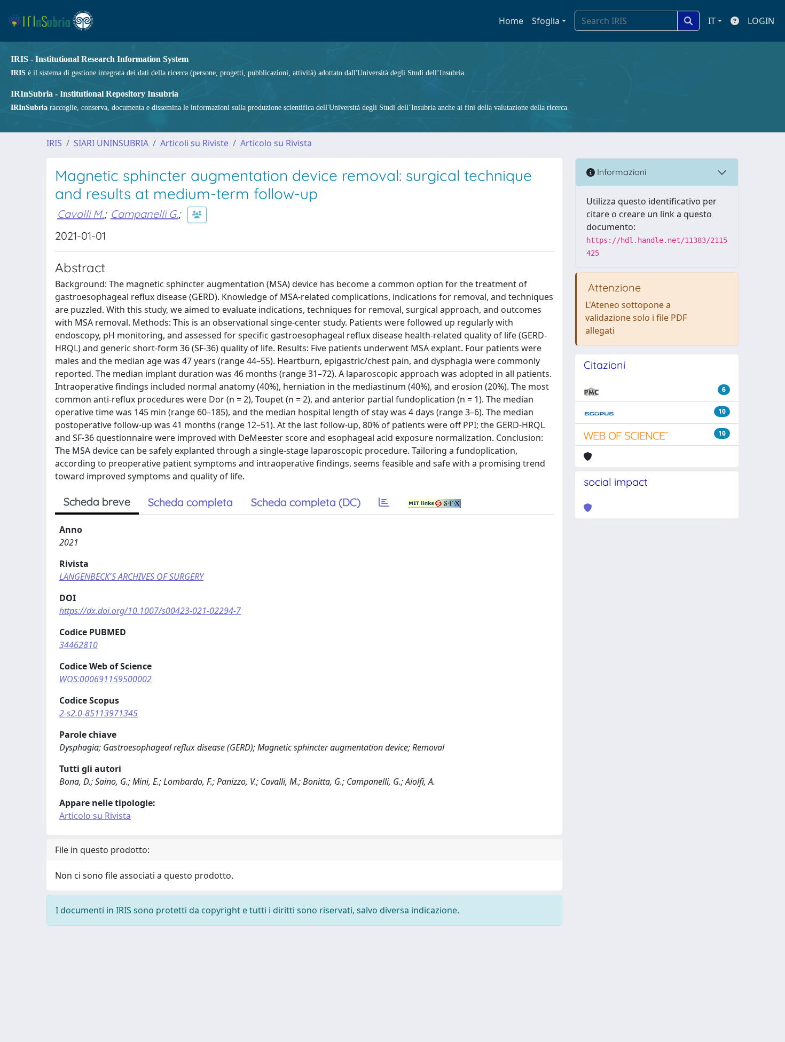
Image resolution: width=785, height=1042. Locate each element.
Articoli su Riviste (194, 143)
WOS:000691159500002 (105, 679)
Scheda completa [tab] (190, 502)
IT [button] (712, 21)
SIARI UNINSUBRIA (111, 143)
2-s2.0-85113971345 (98, 713)
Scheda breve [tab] (97, 501)
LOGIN (761, 21)
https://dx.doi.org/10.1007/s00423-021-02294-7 (150, 611)
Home (511, 21)
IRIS (54, 143)
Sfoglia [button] (546, 21)
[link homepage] (55, 21)
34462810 (78, 645)
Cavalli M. (80, 213)
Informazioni (620, 172)
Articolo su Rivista (276, 143)
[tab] (384, 502)
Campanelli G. (144, 213)
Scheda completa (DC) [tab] (305, 502)
